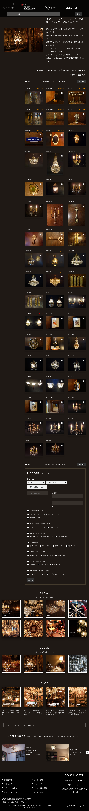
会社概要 (31, 805)
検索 (78, 14)
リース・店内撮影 (40, 788)
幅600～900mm (59, 546)
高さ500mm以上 (62, 555)
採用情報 (39, 805)
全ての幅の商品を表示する (37, 542)
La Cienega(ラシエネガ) (36, 518)
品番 (79, 70)
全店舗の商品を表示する (36, 511)
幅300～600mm (46, 546)
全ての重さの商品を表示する (37, 533)
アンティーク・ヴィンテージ (37, 527)
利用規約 (47, 805)
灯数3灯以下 (33, 564)
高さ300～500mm (48, 555)
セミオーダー (38, 784)
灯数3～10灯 (44, 564)
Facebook (22, 805)
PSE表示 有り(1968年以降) (37, 574)
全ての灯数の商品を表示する (37, 561)
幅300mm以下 (33, 546)
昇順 (79, 75)
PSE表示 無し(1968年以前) (57, 574)
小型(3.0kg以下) (34, 536)
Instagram (12, 805)
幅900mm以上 (72, 546)
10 (46, 70)
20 (49, 70)
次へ (80, 81)
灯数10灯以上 (56, 564)
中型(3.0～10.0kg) (48, 536)
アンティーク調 (54, 527)
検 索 (30, 580)
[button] (87, 752)
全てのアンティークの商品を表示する (40, 523)
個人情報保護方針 (30, 807)
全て (58, 70)
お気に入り (27, 4)
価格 (83, 70)
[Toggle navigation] (4, 4)
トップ (7, 725)
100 (55, 70)
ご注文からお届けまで (12, 788)
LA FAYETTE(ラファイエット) (54, 514)
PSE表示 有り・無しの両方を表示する (40, 570)
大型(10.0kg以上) (62, 536)
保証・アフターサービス (13, 792)
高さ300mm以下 (34, 555)
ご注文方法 (8, 780)
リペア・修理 (38, 780)
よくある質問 (38, 792)
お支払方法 (8, 784)
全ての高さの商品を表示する (37, 552)
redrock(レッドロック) (36, 514)
